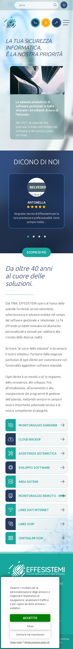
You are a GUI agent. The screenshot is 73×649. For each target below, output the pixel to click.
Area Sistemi (28, 481)
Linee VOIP (26, 524)
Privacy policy (16, 642)
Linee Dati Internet (34, 510)
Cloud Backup (30, 439)
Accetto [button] (30, 618)
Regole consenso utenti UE (37, 642)
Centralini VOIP (31, 538)
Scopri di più (36, 252)
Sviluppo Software (34, 467)
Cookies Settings (60, 639)
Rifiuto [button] (30, 626)
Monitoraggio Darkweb (38, 425)
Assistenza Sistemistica (38, 453)
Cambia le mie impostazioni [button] (30, 634)
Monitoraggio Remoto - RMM (42, 496)
